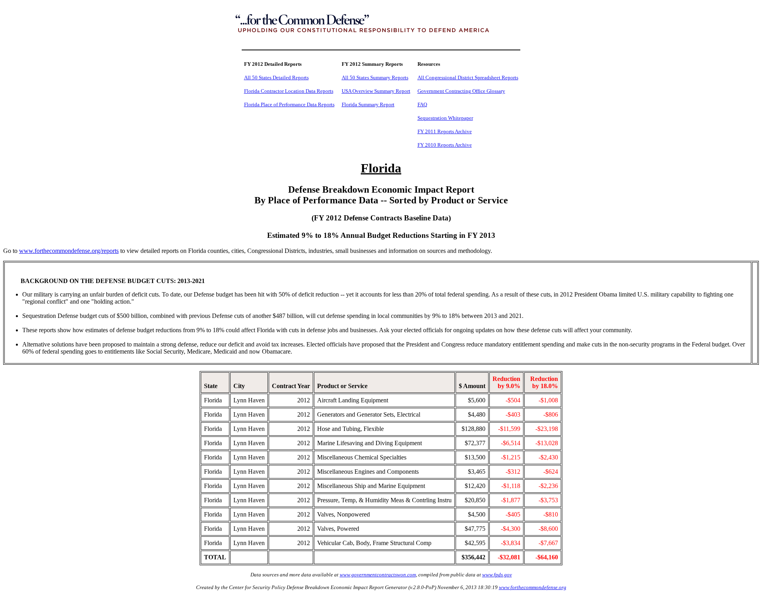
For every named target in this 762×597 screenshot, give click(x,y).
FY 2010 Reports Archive (445, 145)
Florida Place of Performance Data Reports (289, 104)
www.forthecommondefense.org (532, 587)
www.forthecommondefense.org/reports (69, 250)
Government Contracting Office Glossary (461, 91)
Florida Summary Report (368, 104)
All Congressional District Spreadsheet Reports (468, 77)
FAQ (422, 104)
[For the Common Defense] (381, 41)
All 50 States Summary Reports (375, 77)
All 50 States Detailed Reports (276, 77)
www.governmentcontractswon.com (378, 575)
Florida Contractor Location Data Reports (288, 91)
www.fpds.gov (497, 575)
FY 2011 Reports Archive (445, 131)
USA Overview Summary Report (376, 91)
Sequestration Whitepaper (445, 118)
